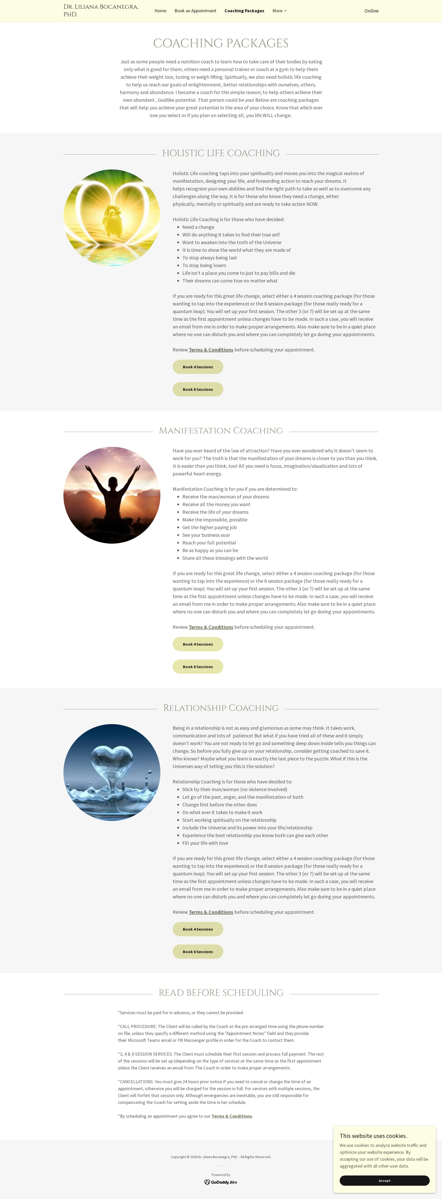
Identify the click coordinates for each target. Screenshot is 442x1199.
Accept (385, 1180)
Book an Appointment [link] (195, 11)
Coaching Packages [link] (244, 11)
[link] (102, 15)
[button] (280, 11)
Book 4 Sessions (198, 366)
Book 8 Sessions (198, 389)
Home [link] (160, 11)
